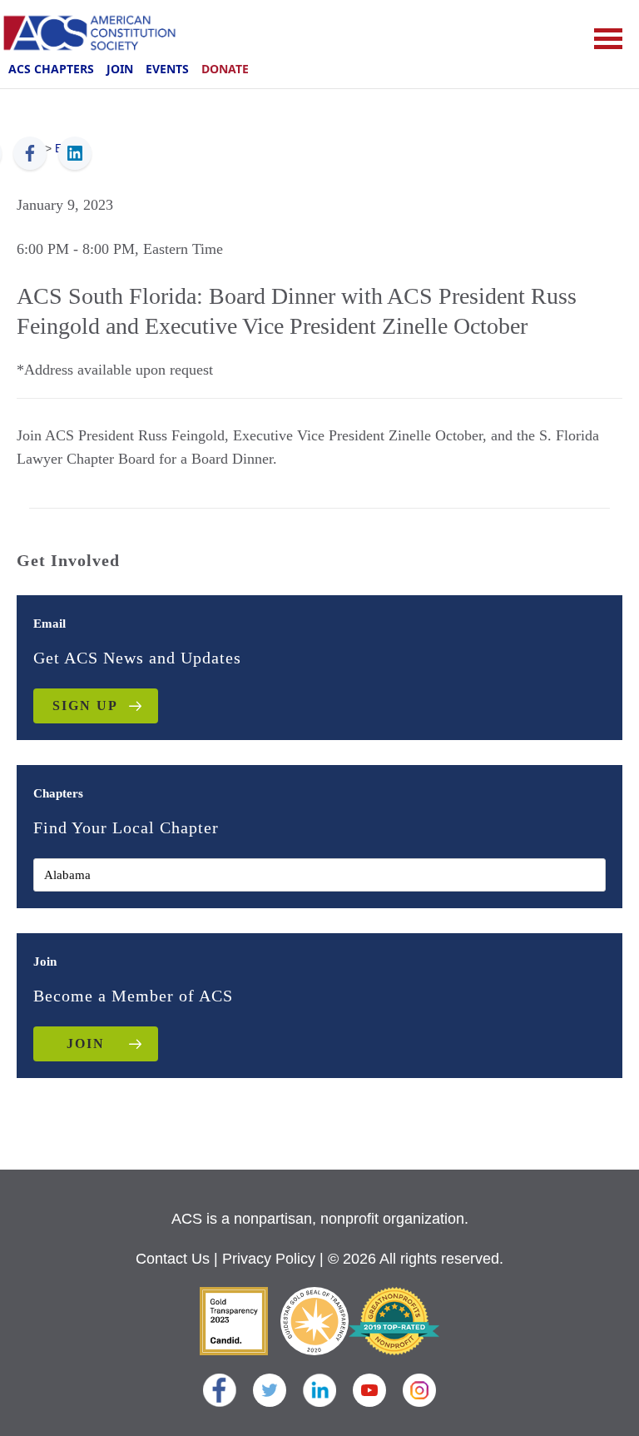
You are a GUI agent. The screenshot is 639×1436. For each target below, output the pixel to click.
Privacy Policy (268, 1258)
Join (119, 69)
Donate (225, 69)
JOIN (86, 1043)
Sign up (85, 705)
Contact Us (173, 1258)
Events (167, 69)
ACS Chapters (51, 69)
